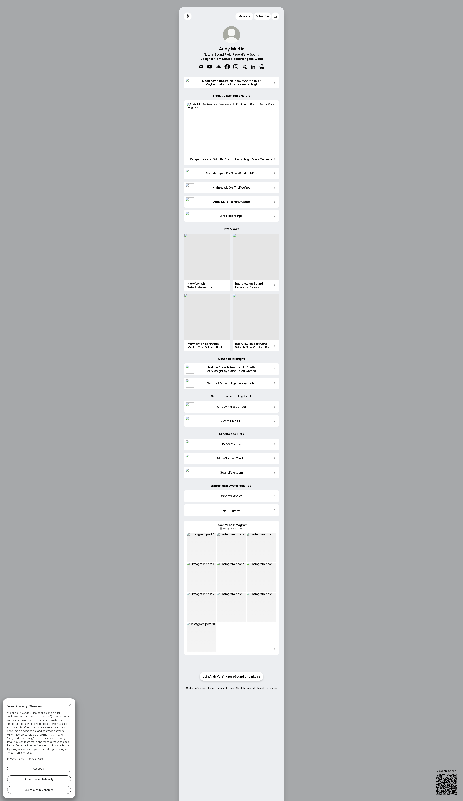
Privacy (220, 688)
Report (211, 688)
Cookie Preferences (196, 688)
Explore (230, 688)
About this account (245, 688)
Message (244, 16)
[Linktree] (187, 16)
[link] (201, 66)
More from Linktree (267, 688)
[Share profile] (275, 16)
